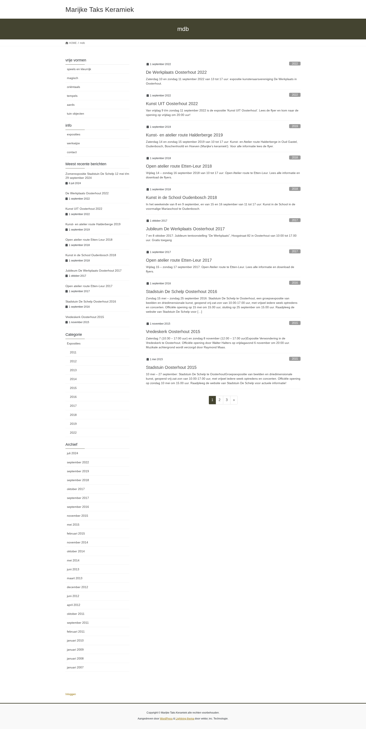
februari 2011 (76, 631)
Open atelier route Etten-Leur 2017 (179, 260)
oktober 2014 (76, 551)
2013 (73, 370)
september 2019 (78, 471)
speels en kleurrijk (79, 69)
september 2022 (78, 462)
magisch (72, 78)
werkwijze (73, 143)
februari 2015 (76, 533)
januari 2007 (75, 667)
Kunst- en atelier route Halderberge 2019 (184, 135)
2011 (73, 352)
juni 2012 (73, 596)
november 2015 (77, 515)
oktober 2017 (76, 489)
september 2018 (78, 480)
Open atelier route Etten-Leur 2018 (179, 166)
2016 (295, 282)
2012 (73, 361)
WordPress (166, 718)
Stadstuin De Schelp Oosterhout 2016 (181, 291)
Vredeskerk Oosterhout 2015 (173, 331)
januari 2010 (75, 640)
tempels (72, 95)
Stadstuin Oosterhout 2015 (171, 367)
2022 (295, 63)
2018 (295, 157)
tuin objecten (75, 113)
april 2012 (73, 605)
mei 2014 (73, 560)
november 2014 (77, 542)
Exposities (73, 343)
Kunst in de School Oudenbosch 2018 (181, 197)
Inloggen (70, 694)
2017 (295, 220)
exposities (73, 134)
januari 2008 (75, 658)
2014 (73, 379)
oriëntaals (73, 87)
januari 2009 (75, 649)
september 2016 (78, 506)
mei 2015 (73, 524)
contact (72, 152)
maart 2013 (74, 578)
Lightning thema (185, 718)
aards (71, 104)
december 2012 (77, 587)
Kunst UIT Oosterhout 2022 (172, 103)
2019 (295, 126)
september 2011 (78, 622)
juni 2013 (73, 569)
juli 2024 (72, 453)
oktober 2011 (76, 613)
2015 (295, 323)
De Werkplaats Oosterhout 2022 (176, 72)
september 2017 (78, 498)
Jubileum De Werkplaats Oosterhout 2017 (185, 228)
